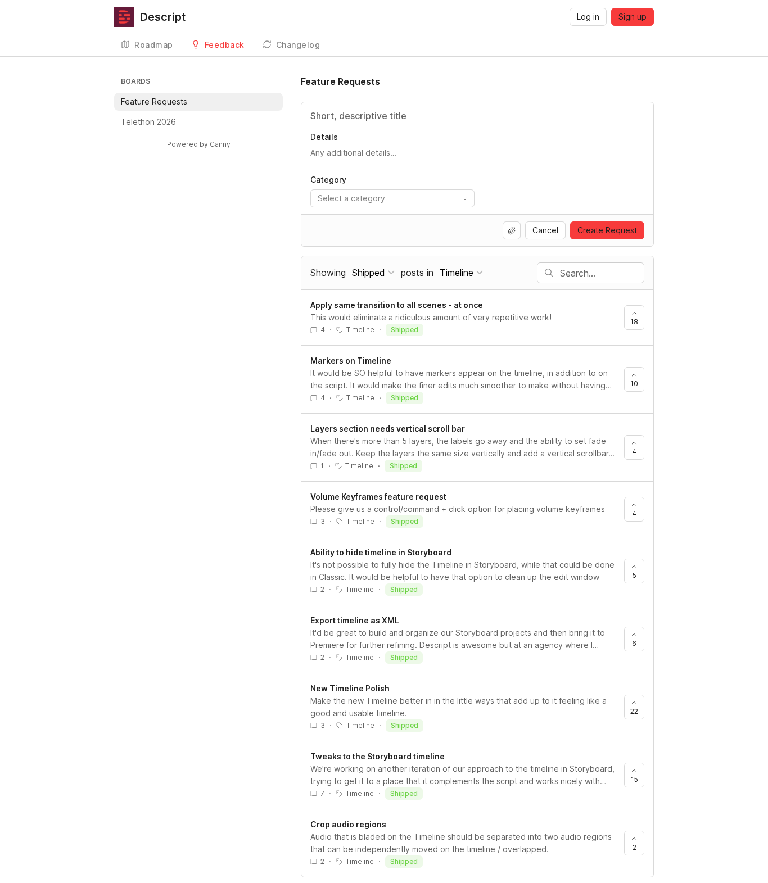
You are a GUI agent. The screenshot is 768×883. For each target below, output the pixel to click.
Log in (588, 16)
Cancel (545, 230)
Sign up (632, 16)
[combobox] (392, 198)
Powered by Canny (199, 144)
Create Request (607, 230)
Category (328, 179)
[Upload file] (512, 230)
